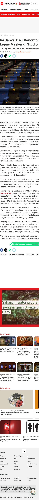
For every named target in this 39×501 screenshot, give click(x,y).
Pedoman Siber (32, 478)
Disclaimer (3, 481)
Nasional (4, 14)
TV (1, 469)
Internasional (26, 14)
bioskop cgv (30, 254)
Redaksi (16, 478)
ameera (4, 9)
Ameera (2, 456)
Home (1, 35)
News (6, 35)
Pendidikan (11, 14)
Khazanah (3, 458)
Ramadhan (17, 469)
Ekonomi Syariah (16, 9)
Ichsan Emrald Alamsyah (23, 52)
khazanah (34, 9)
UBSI (33, 14)
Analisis (16, 461)
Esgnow (2, 466)
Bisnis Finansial (32, 464)
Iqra (15, 458)
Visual (16, 466)
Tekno (16, 464)
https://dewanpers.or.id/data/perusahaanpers (15, 491)
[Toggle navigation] (2, 3)
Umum (12, 35)
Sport (18, 14)
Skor (29, 456)
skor (26, 9)
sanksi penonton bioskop (17, 254)
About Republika (5, 478)
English (30, 466)
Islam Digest (31, 458)
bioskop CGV (6, 193)
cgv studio (4, 254)
